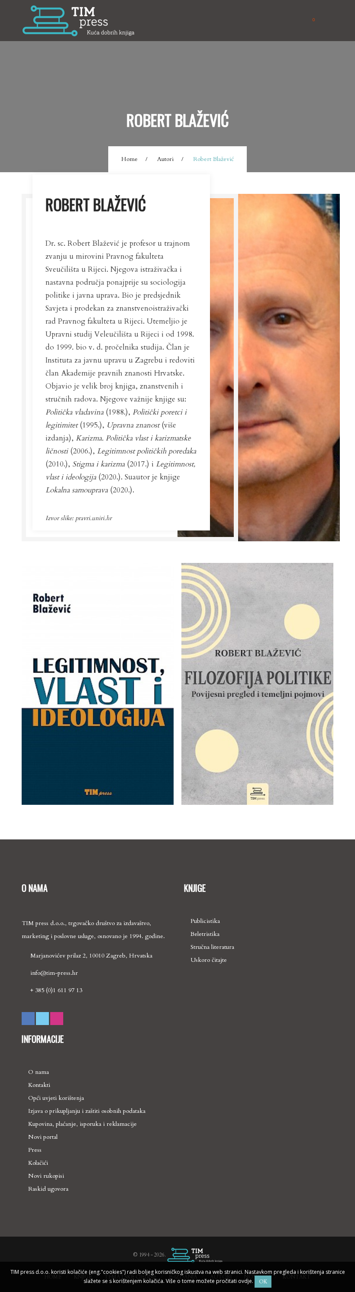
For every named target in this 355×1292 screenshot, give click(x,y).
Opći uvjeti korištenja (56, 1098)
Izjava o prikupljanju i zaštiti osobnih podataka (86, 1111)
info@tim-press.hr (54, 973)
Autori (165, 159)
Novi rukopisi (46, 1176)
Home (129, 159)
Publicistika (205, 921)
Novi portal (43, 1137)
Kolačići (38, 1163)
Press (35, 1150)
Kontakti (39, 1085)
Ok (263, 1281)
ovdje (244, 1281)
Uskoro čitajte (208, 960)
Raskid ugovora (48, 1189)
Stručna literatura (212, 947)
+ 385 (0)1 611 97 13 (56, 990)
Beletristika (204, 934)
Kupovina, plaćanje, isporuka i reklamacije (82, 1124)
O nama (38, 1072)
